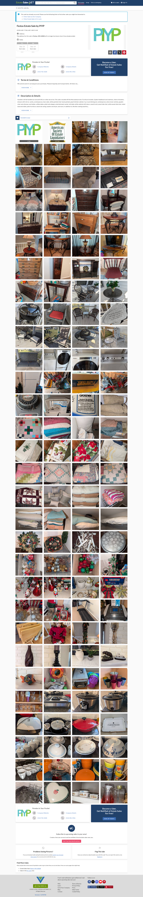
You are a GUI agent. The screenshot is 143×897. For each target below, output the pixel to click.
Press (73, 887)
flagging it (99, 857)
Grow (64, 887)
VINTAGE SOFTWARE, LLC (44, 889)
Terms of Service (76, 883)
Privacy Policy (76, 885)
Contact (60, 891)
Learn (59, 885)
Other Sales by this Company (32, 16)
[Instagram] (96, 881)
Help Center (75, 889)
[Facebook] (89, 881)
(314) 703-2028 (42, 71)
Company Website (43, 66)
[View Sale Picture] (85, 132)
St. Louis (29, 870)
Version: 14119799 (40, 895)
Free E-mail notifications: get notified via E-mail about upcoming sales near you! (71, 878)
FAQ (59, 883)
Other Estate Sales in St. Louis (32, 19)
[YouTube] (100, 881)
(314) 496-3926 (70, 71)
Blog (59, 889)
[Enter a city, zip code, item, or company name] (75, 2)
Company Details (71, 66)
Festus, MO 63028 (35, 868)
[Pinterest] (104, 881)
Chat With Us (41, 886)
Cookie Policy (76, 891)
